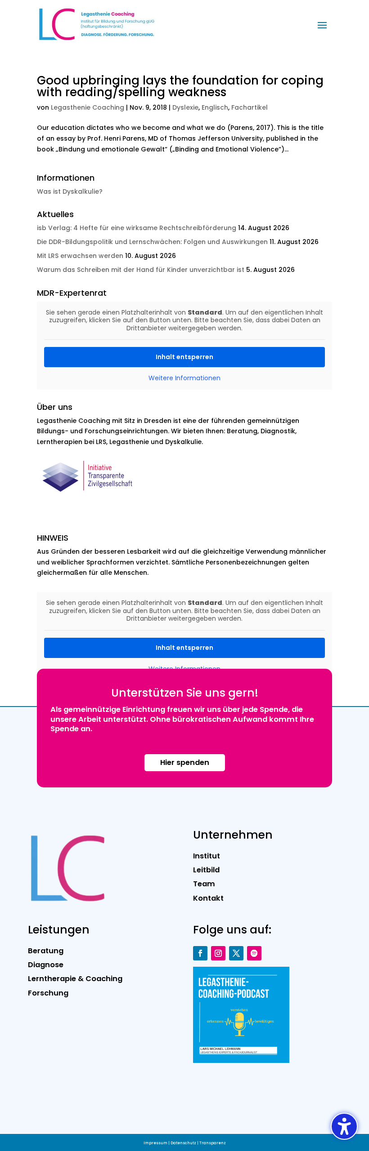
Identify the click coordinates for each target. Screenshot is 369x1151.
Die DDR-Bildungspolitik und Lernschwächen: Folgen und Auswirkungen (152, 241)
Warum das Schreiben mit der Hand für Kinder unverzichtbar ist (140, 269)
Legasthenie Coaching (87, 107)
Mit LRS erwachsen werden (80, 255)
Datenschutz (183, 1143)
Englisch (215, 107)
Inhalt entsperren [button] (184, 356)
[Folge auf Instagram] (218, 953)
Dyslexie (185, 107)
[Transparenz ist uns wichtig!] (90, 497)
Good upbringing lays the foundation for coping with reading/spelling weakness (180, 86)
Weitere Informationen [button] (184, 378)
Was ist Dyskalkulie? (70, 191)
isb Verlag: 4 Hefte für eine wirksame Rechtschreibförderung (136, 227)
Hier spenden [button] (184, 762)
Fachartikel (249, 107)
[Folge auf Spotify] (254, 953)
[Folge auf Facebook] (200, 953)
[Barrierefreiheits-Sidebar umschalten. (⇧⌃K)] (344, 1126)
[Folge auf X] (236, 953)
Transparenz (212, 1143)
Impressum (155, 1143)
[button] (322, 25)
